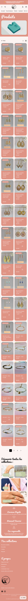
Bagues (3, 551)
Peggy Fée (7, 594)
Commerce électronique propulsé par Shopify (18, 595)
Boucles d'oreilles (5, 544)
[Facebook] (2, 591)
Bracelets (3, 547)
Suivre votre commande (7, 571)
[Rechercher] (5, 7)
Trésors (15, 11)
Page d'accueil (4, 562)
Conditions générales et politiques (14, 599)
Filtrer (4, 40)
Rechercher (4, 564)
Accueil (3, 11)
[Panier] (26, 7)
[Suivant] (21, 450)
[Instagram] (5, 591)
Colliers (3, 549)
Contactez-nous (5, 568)
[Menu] (2, 7)
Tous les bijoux (9, 11)
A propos (21, 11)
